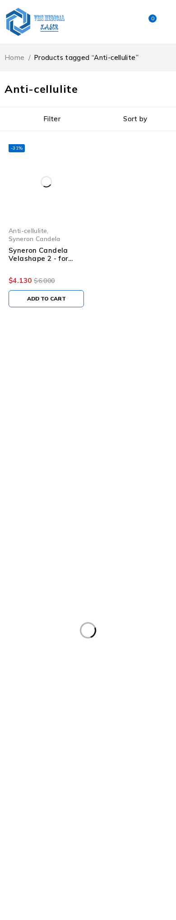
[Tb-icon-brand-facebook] (16, 485)
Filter (51, 118)
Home (15, 57)
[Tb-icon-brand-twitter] (49, 485)
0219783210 (30, 457)
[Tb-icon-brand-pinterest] (116, 485)
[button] (46, 298)
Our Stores (128, 430)
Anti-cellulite (28, 230)
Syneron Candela (34, 238)
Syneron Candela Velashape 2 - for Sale (38, 258)
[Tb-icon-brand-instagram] (83, 485)
